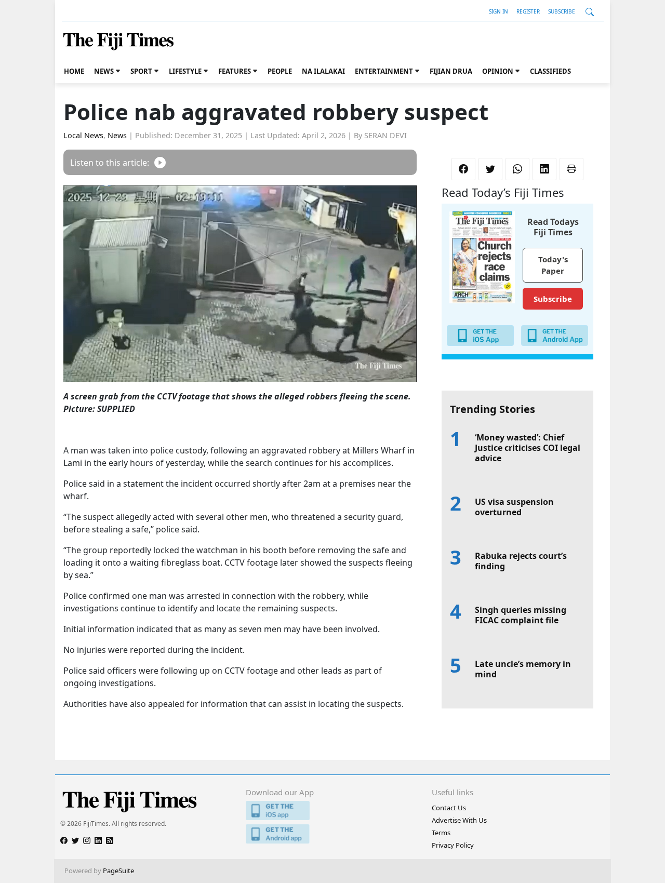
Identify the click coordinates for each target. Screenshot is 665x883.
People (280, 71)
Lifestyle (185, 71)
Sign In (498, 11)
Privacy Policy (453, 845)
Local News (83, 135)
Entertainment (384, 71)
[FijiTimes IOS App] (332, 810)
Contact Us (449, 807)
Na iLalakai (323, 71)
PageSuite (118, 870)
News (104, 71)
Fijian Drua (451, 71)
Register (528, 11)
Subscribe (561, 11)
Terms (441, 832)
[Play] (160, 162)
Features (234, 71)
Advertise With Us (459, 820)
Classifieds (550, 71)
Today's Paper (553, 265)
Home (74, 71)
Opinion (497, 71)
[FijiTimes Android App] (332, 834)
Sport (141, 71)
